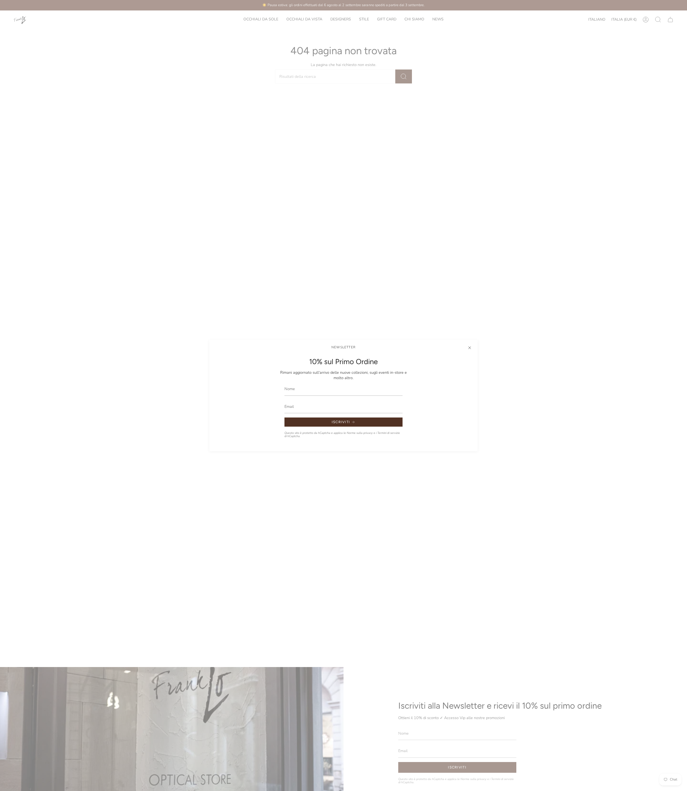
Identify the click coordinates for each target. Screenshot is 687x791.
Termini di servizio (388, 433)
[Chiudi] (469, 347)
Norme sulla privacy (360, 433)
